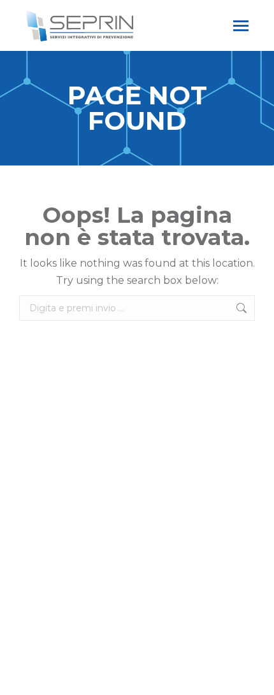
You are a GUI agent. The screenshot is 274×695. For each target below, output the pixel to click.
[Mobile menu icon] (241, 26)
